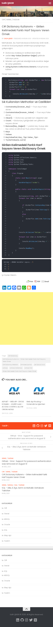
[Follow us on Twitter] (45, 425)
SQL (15, 485)
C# (3, 19)
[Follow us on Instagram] (41, 425)
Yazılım (16, 19)
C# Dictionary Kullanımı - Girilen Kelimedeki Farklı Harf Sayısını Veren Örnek (24, 360)
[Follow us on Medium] (49, 425)
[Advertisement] (26, 318)
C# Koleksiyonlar (26, 365)
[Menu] (50, 3)
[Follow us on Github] (37, 425)
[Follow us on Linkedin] (33, 425)
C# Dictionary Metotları (10, 365)
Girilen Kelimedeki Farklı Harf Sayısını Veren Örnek (19, 371)
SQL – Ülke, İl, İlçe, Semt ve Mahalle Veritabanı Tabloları (23, 489)
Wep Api (7, 535)
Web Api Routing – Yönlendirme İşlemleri (35, 402)
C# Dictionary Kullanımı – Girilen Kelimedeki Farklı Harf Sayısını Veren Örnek (24, 476)
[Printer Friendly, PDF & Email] (38, 282)
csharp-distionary (16, 368)
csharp (5, 368)
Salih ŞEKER (8, 3)
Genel (8, 19)
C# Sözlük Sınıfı (39, 365)
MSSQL (10, 485)
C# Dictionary (13, 356)
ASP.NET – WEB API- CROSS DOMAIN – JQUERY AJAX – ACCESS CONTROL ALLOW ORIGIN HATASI (13, 405)
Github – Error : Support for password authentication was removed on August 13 (26, 462)
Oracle (7, 524)
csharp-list (28, 368)
